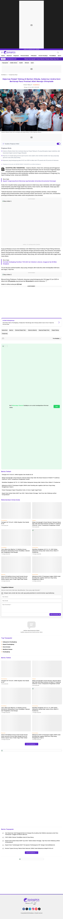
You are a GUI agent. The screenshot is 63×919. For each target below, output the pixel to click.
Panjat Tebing (55, 330)
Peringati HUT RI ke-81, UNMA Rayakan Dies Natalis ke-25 (17, 474)
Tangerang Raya (13, 74)
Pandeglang (6, 651)
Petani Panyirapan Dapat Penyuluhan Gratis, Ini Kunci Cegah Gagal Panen (22, 490)
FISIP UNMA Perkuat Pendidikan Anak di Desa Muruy (19, 837)
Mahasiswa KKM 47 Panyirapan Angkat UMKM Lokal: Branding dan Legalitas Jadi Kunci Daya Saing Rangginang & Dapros (28, 486)
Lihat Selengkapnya (30, 744)
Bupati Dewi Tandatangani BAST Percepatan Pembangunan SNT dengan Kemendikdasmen (30, 845)
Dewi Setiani (6, 647)
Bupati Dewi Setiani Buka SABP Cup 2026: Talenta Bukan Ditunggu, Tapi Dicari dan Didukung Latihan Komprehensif (29, 494)
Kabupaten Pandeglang (10, 642)
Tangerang (4, 333)
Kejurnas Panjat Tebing (44, 330)
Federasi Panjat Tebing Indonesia (21, 330)
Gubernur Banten (32, 330)
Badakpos (4, 74)
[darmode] (61, 52)
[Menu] (1, 52)
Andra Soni (4, 330)
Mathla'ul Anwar (7, 649)
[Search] (57, 52)
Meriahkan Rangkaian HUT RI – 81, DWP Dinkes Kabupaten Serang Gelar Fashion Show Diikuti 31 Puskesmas (31, 482)
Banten (11, 330)
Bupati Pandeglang (8, 644)
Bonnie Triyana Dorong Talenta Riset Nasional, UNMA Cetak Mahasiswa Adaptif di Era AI (29, 848)
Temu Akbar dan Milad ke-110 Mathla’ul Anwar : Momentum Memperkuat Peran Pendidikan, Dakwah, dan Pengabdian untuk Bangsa (15, 551)
